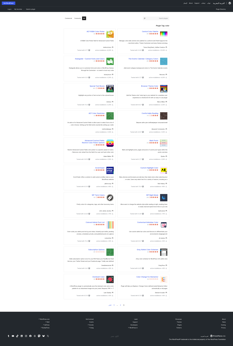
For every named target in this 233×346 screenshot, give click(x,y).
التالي (109, 305)
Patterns (179, 327)
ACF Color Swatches (97, 113)
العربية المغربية (204, 336)
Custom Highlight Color (149, 168)
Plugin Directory (221, 9)
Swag (91, 327)
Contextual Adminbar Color (147, 222)
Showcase (178, 319)
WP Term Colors (98, 195)
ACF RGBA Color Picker (96, 31)
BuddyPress (45, 327)
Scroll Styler (100, 168)
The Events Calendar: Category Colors (143, 59)
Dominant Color (99, 277)
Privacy (223, 327)
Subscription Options (96, 250)
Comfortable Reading (150, 113)
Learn (136, 319)
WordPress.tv (133, 327)
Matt (47, 322)
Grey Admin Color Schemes (147, 250)
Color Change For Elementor (147, 277)
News (224, 322)
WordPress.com (44, 319)
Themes (179, 322)
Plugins (179, 325)
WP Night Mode (152, 195)
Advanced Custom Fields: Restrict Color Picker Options (93, 142)
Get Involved (90, 319)
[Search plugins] (144, 18)
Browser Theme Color (149, 86)
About (224, 319)
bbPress (46, 325)
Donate (91, 325)
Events (91, 322)
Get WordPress (9, 3)
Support (135, 322)
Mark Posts (154, 140)
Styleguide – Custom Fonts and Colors (90, 59)
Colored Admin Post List (95, 222)
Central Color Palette (150, 31)
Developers (134, 325)
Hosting (223, 325)
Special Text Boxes (97, 86)
